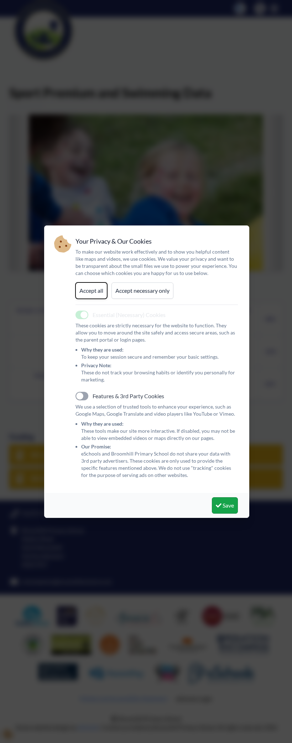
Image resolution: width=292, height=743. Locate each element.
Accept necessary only (142, 290)
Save (227, 505)
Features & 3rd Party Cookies (128, 396)
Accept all (91, 290)
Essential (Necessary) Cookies (129, 314)
